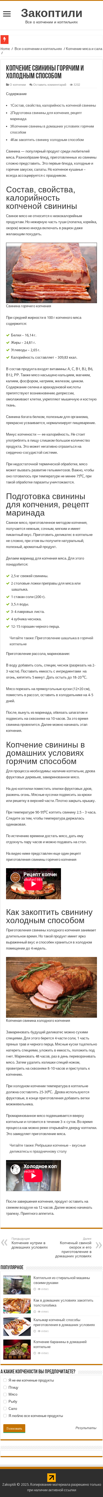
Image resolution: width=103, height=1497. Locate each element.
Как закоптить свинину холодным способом (47, 140)
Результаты (86, 1428)
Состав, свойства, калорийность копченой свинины (53, 105)
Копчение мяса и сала (84, 49)
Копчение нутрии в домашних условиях (30, 1243)
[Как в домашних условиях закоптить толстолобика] (17, 1305)
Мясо (12, 1394)
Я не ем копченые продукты (31, 1380)
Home (5, 49)
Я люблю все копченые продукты (35, 1416)
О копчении (18, 85)
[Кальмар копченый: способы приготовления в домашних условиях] (17, 1327)
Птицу (13, 1387)
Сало (12, 1409)
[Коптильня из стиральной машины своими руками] (17, 1284)
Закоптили (51, 13)
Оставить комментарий (49, 85)
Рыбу (12, 1401)
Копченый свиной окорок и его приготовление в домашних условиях (73, 1247)
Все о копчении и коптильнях (38, 49)
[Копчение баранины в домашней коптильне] (17, 1350)
